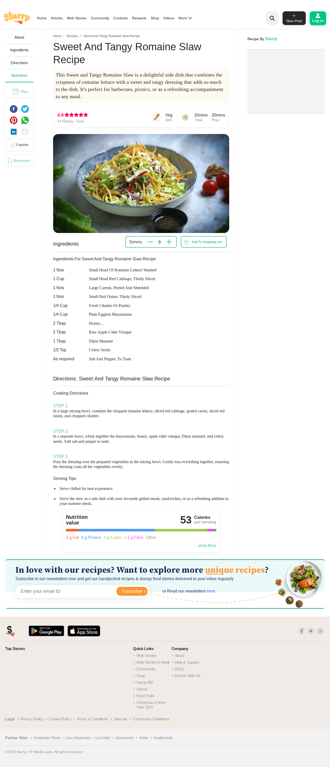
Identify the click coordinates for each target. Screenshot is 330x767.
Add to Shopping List (207, 242)
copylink (22, 145)
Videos (168, 18)
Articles (57, 18)
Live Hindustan (78, 738)
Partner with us (188, 675)
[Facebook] (302, 631)
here (210, 591)
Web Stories (77, 18)
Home (42, 18)
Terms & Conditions (92, 719)
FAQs (179, 669)
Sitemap (120, 719)
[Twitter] (311, 631)
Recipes (72, 36)
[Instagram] (320, 631)
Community (100, 18)
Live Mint (102, 738)
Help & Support (187, 662)
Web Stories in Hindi (152, 662)
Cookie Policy (60, 719)
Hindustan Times (47, 738)
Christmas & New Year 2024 (150, 704)
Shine (143, 738)
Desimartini (125, 738)
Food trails (145, 696)
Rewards (139, 18)
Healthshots (163, 738)
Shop (155, 18)
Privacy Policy (32, 719)
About (179, 655)
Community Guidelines (151, 719)
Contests (120, 18)
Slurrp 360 (144, 682)
